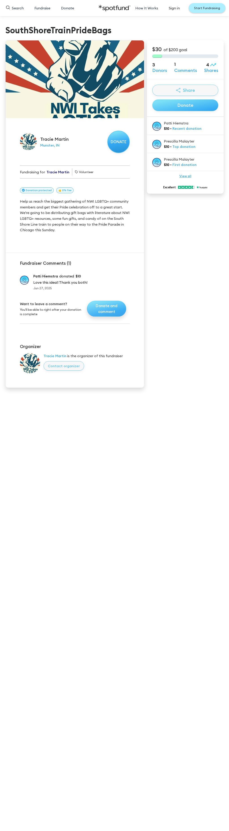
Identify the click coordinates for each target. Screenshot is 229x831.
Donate (67, 8)
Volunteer (86, 172)
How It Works (146, 8)
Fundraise (42, 8)
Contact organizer (64, 366)
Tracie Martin (55, 356)
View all (185, 176)
